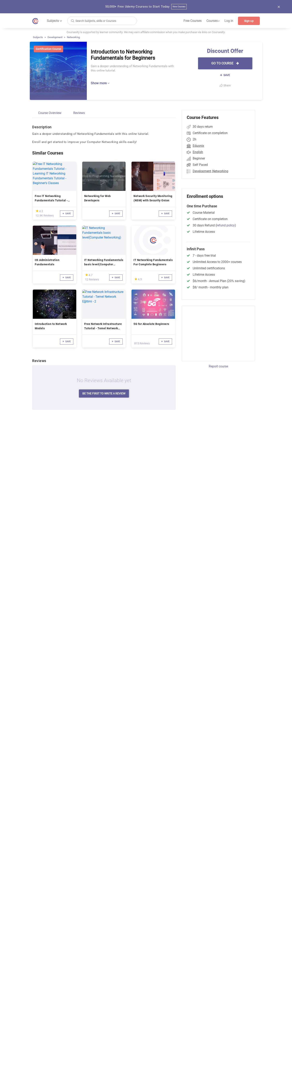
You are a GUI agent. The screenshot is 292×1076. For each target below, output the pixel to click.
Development (54, 37)
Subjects (38, 37)
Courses (213, 21)
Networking (73, 37)
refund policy (226, 225)
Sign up (249, 20)
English (198, 152)
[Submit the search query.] (72, 20)
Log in (228, 21)
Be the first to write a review (103, 393)
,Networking (220, 171)
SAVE (226, 75)
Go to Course (222, 63)
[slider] (37, 210)
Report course (218, 366)
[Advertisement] (215, 333)
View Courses (179, 6)
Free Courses (193, 21)
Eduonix (198, 146)
